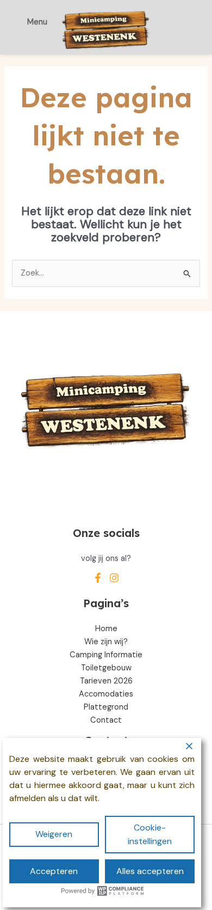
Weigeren (53, 834)
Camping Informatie (106, 655)
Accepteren (54, 871)
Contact (106, 720)
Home (106, 629)
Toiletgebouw (106, 668)
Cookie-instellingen (150, 834)
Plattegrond (106, 707)
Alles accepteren (150, 871)
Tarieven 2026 (106, 681)
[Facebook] (98, 578)
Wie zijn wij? (106, 642)
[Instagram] (114, 578)
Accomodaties (106, 694)
